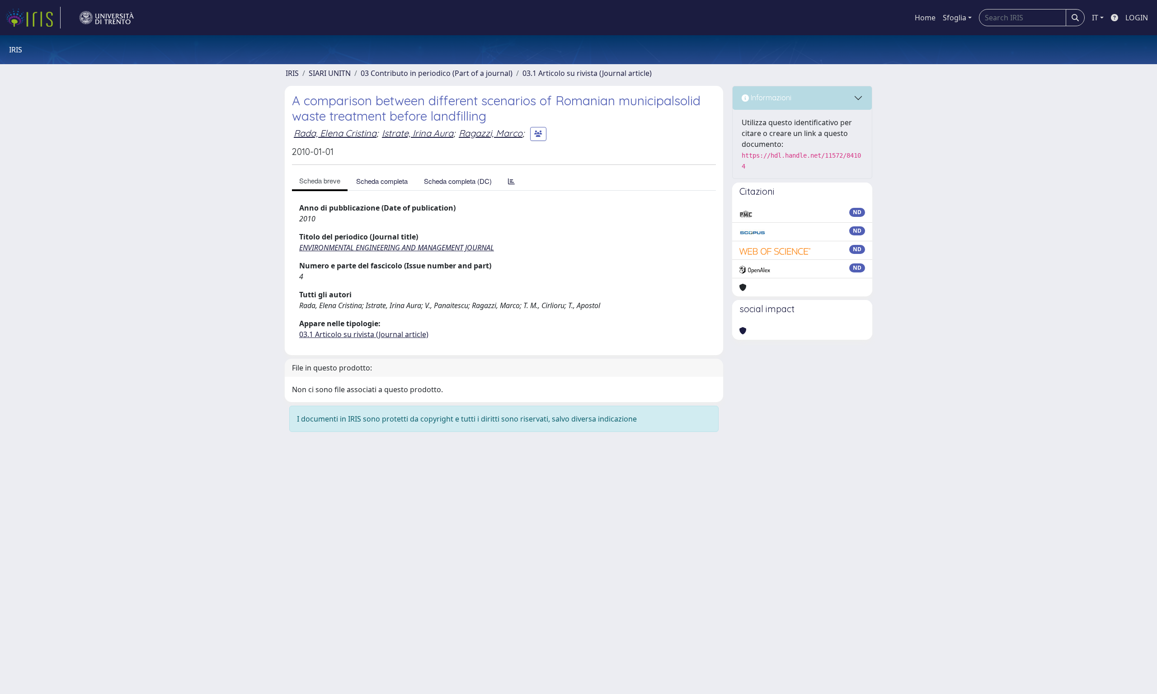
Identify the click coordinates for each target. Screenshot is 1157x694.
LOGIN (1136, 18)
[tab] (511, 181)
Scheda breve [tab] (319, 180)
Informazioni (770, 97)
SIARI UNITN (330, 73)
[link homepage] (33, 17)
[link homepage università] (107, 17)
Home (925, 18)
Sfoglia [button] (954, 18)
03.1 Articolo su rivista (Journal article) (587, 73)
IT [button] (1095, 18)
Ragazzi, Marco (490, 133)
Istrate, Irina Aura (417, 133)
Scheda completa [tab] (382, 181)
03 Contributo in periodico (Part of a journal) (437, 73)
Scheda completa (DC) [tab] (458, 181)
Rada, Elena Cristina (335, 133)
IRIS (292, 73)
